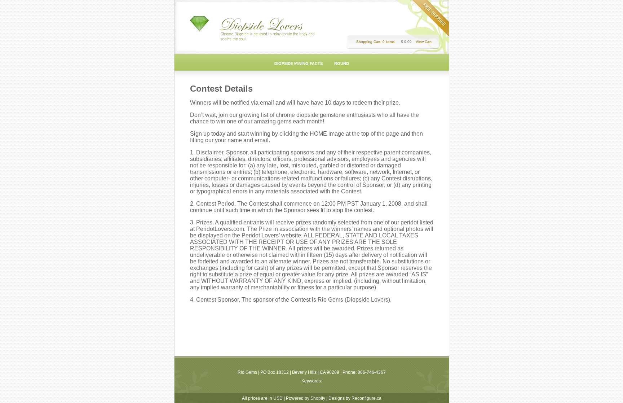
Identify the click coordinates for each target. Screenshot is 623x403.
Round (341, 63)
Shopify (317, 398)
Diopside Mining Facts (298, 63)
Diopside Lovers (263, 24)
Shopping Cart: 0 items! (376, 42)
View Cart (424, 42)
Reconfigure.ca (366, 398)
